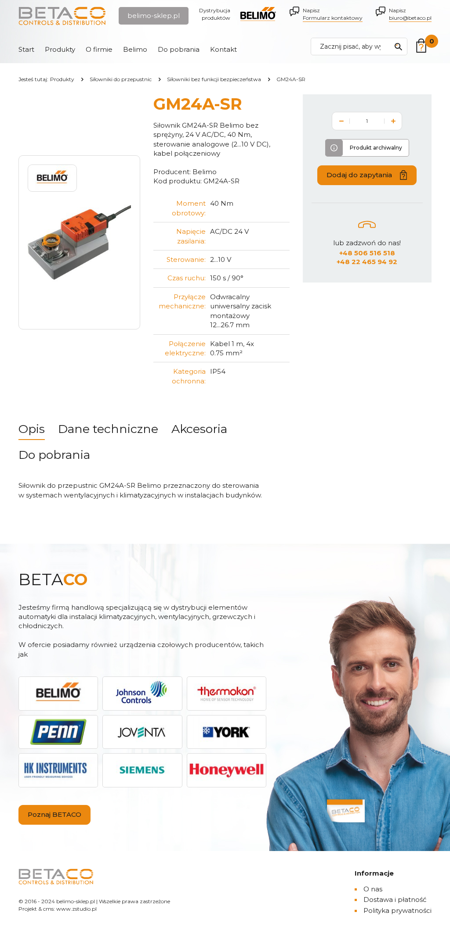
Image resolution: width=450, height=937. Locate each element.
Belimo (135, 49)
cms (48, 908)
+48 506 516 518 (367, 253)
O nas (372, 889)
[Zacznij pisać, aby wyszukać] (398, 46)
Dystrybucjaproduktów (214, 14)
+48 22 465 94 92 (367, 261)
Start (26, 49)
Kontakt (223, 49)
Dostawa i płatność (394, 899)
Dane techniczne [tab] (108, 429)
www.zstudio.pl (76, 908)
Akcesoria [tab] (199, 429)
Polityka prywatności (397, 910)
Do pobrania (179, 49)
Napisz (333, 14)
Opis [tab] (31, 429)
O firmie (99, 49)
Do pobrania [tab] (54, 454)
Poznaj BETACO (54, 814)
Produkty (60, 49)
